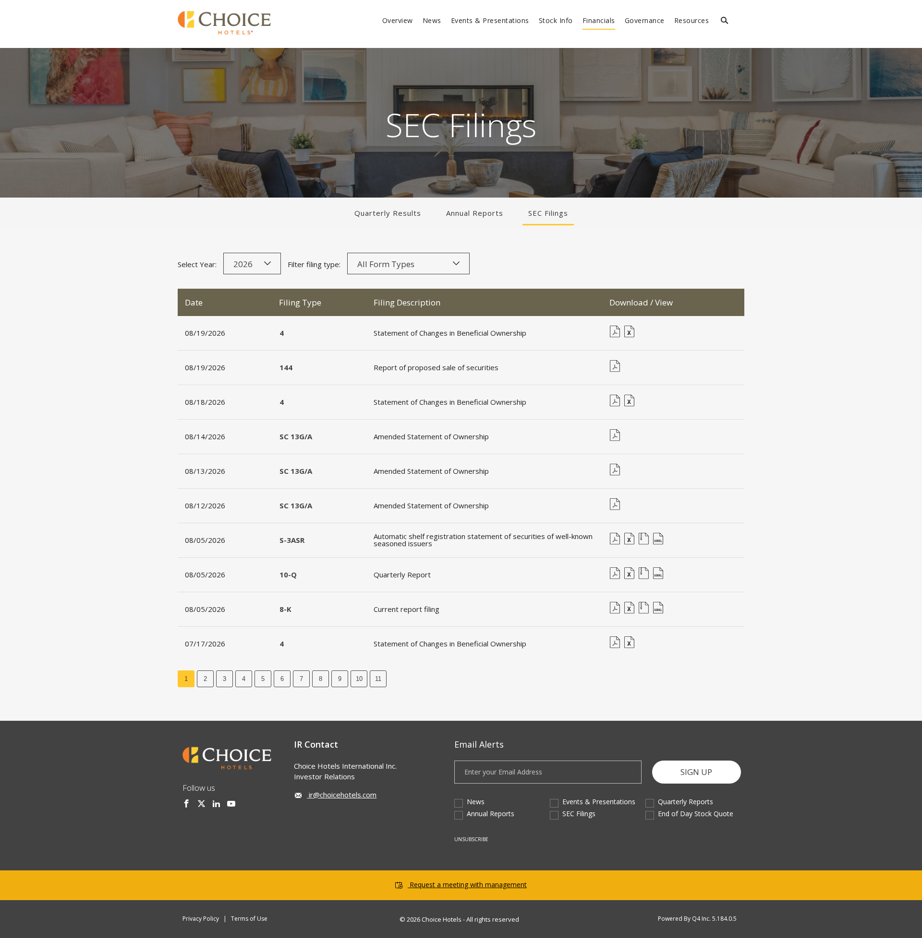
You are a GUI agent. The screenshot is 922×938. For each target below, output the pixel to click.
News (476, 801)
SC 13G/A (295, 436)
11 (378, 678)
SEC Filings (548, 213)
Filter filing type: (314, 264)
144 (285, 367)
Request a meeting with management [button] (468, 884)
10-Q (288, 574)
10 (359, 678)
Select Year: (197, 264)
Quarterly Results (387, 213)
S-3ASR (291, 540)
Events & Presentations (598, 801)
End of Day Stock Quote (695, 813)
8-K (285, 609)
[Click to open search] (724, 21)
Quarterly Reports (685, 801)
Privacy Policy (200, 919)
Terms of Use (249, 919)
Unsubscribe (471, 839)
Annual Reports (474, 213)
